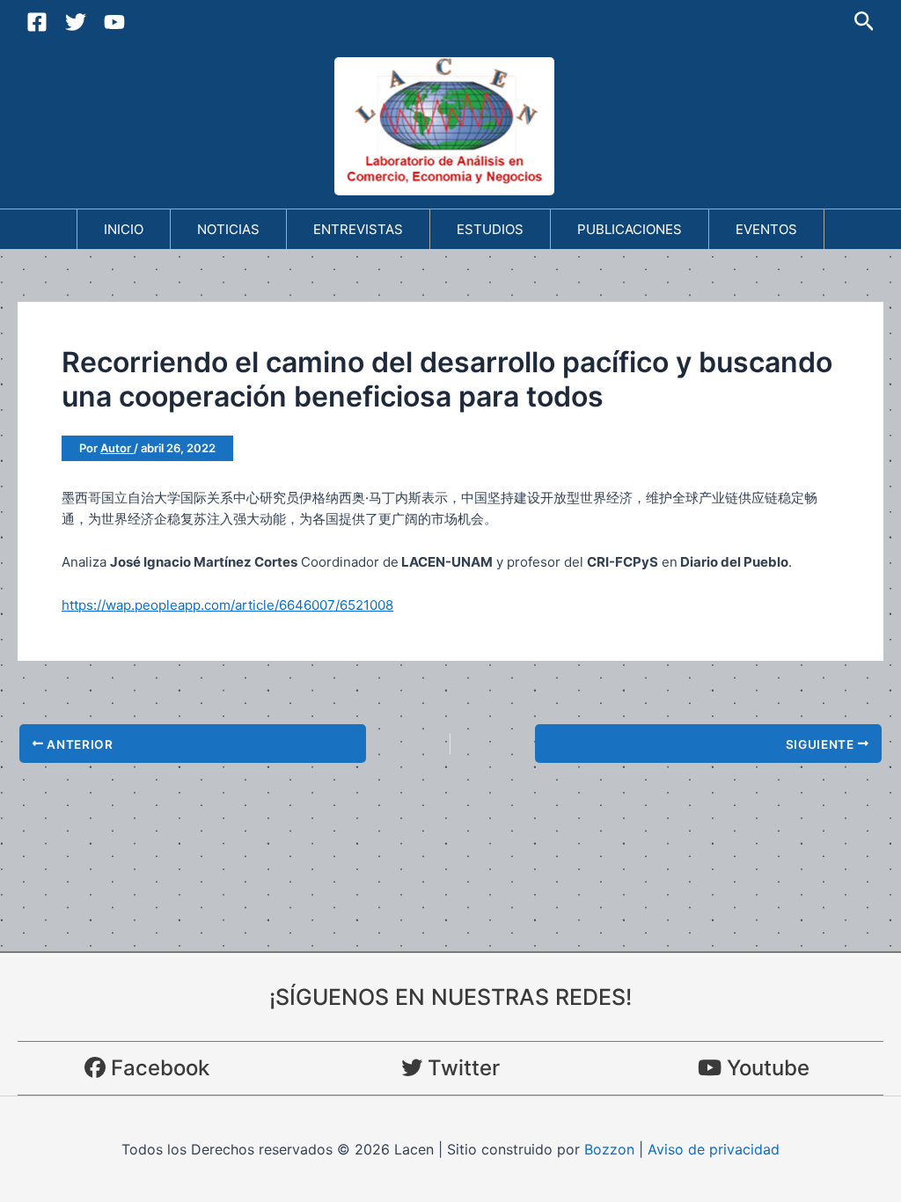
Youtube (765, 1068)
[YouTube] (114, 22)
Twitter (461, 1068)
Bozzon (609, 1149)
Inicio (123, 229)
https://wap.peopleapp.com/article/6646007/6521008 (227, 605)
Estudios (490, 229)
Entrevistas (358, 229)
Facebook (157, 1068)
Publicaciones (629, 229)
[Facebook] (37, 22)
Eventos (766, 229)
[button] (864, 22)
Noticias (228, 229)
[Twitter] (75, 22)
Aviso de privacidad (714, 1149)
